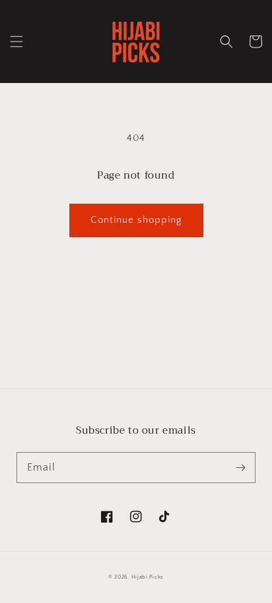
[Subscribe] (240, 467)
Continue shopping (136, 219)
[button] (16, 41)
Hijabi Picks (147, 577)
